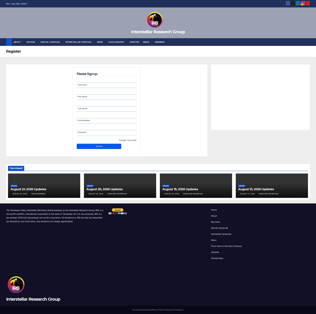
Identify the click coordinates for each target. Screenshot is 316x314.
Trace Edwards (38, 194)
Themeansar (178, 310)
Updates (134, 42)
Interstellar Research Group (158, 31)
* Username (82, 85)
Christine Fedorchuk (117, 194)
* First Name (82, 96)
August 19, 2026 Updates (180, 189)
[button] (308, 42)
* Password (81, 132)
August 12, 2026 (247, 194)
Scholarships (117, 42)
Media (146, 42)
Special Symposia (50, 42)
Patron (31, 42)
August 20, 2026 (96, 194)
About (17, 42)
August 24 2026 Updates (28, 189)
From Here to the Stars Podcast (226, 246)
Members (160, 42)
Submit (99, 146)
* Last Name (82, 108)
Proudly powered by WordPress (144, 310)
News (100, 42)
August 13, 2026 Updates (256, 189)
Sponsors (215, 222)
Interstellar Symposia (79, 42)
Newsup (168, 310)
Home (214, 210)
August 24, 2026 (20, 194)
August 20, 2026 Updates (104, 189)
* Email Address (83, 120)
